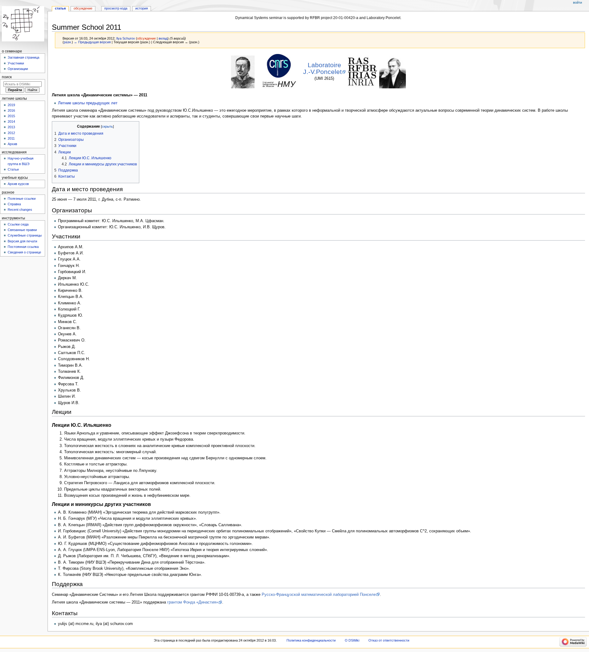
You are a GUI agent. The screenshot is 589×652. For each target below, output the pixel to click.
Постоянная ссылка (23, 247)
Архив (12, 144)
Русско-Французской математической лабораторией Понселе (319, 594)
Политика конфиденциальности (311, 640)
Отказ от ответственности (388, 640)
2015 (11, 116)
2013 (11, 127)
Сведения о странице (24, 252)
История (141, 8)
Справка (14, 204)
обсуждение (146, 38)
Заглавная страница (23, 57)
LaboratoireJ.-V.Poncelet (322, 68)
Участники (16, 63)
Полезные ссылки (22, 198)
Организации (18, 69)
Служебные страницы (25, 235)
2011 (11, 138)
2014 (11, 121)
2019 (11, 105)
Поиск (7, 77)
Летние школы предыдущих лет (87, 103)
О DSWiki (352, 640)
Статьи (13, 169)
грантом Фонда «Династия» (192, 602)
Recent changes (20, 209)
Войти (577, 2)
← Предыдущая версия (92, 42)
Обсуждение (83, 8)
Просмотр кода (115, 8)
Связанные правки (22, 230)
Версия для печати (22, 241)
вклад (163, 38)
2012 (11, 133)
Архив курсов (18, 184)
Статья (60, 8)
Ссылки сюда (18, 224)
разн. (68, 42)
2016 (11, 110)
